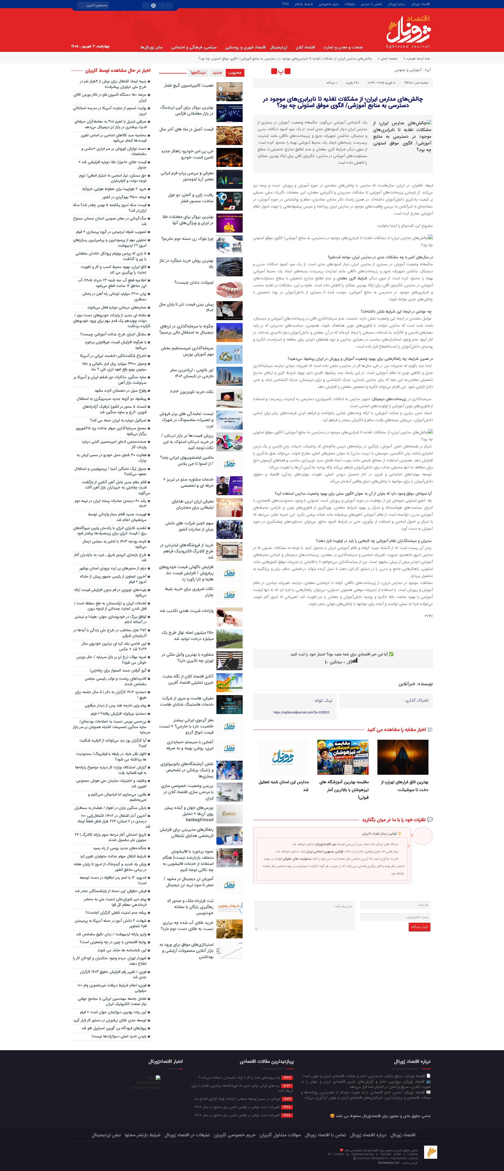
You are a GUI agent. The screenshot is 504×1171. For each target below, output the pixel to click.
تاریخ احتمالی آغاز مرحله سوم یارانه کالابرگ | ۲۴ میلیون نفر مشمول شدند (110, 837)
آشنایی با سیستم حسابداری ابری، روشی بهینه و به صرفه (190, 745)
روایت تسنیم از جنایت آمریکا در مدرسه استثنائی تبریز (109, 111)
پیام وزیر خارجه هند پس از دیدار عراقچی (115, 705)
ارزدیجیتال (278, 47)
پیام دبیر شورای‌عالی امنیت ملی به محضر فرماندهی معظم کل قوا (115, 902)
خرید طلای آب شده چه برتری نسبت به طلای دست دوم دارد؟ (187, 925)
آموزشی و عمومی (408, 70)
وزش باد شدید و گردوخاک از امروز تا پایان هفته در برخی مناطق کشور (110, 867)
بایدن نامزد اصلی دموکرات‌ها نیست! (119, 1036)
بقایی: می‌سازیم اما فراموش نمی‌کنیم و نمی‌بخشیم (117, 797)
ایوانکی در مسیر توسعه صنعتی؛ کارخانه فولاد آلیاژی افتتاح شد (242, 1098)
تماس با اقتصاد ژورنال (325, 1135)
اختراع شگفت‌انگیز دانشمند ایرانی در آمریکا (113, 356)
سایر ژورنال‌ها (152, 47)
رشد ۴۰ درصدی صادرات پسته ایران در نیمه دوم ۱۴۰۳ (110, 503)
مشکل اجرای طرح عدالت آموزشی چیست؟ (113, 334)
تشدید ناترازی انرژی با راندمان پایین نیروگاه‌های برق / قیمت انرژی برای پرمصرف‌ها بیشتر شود (109, 531)
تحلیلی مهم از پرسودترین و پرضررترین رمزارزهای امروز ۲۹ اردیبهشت (109, 243)
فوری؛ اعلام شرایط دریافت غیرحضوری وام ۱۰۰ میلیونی (112, 988)
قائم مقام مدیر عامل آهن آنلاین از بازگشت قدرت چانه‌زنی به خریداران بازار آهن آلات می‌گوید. (116, 488)
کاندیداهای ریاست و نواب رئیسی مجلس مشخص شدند (115, 681)
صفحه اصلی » (388, 58)
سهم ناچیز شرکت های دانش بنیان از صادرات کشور (189, 526)
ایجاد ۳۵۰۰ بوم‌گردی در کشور (124, 197)
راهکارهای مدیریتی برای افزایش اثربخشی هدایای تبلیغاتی (187, 832)
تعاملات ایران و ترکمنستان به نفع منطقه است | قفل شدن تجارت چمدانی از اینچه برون (110, 606)
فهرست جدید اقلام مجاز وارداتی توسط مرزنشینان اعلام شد (117, 517)
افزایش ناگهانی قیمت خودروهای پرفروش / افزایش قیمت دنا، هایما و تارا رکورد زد (186, 573)
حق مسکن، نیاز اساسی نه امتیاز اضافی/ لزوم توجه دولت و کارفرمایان (112, 178)
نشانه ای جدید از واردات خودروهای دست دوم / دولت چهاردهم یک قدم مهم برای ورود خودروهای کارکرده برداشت (111, 321)
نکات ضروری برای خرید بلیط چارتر (189, 592)
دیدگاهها (198, 72)
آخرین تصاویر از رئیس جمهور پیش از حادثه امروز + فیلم (113, 579)
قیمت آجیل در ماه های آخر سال (187, 129)
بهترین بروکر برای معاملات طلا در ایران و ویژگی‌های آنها (188, 220)
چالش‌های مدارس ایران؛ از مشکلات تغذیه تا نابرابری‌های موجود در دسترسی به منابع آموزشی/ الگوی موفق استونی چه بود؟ (343, 102)
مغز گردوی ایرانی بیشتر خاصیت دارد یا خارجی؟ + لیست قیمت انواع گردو (186, 726)
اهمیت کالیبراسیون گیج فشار (189, 85)
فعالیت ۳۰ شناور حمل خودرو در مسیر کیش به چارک (111, 458)
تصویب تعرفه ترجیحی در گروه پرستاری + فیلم (111, 232)
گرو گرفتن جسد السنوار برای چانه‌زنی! (118, 670)
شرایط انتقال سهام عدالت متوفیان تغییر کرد (113, 856)
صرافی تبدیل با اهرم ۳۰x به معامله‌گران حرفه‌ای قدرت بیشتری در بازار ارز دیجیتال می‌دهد (110, 124)
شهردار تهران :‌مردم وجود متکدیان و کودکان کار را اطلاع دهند (109, 961)
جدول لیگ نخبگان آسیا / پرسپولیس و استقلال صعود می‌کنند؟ (110, 471)
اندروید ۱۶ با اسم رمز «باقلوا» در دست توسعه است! (113, 880)
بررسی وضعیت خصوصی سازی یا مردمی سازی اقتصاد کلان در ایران (187, 792)
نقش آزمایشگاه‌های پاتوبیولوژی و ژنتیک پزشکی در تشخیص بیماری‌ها (187, 770)
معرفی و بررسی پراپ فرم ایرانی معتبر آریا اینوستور (187, 176)
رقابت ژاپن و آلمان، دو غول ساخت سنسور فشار (191, 198)
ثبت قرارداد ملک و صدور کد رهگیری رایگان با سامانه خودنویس (190, 907)
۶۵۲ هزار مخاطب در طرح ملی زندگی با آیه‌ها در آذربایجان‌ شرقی (110, 633)
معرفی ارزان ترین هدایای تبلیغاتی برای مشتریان (193, 504)
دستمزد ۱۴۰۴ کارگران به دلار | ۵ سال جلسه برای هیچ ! (110, 695)
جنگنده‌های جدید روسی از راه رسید (119, 848)
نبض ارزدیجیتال (106, 1135)
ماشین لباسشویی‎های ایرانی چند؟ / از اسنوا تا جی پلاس (187, 460)
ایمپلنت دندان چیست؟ (194, 282)
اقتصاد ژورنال (420, 3)
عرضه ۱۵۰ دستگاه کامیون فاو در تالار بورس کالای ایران (110, 97)
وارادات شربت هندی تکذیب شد (187, 611)
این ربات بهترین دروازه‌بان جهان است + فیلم (113, 1012)
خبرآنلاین (406, 683)
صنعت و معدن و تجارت (343, 47)
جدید (217, 72)
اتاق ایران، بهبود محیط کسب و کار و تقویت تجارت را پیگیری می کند (113, 269)
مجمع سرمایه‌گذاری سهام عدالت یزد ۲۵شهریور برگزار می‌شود (111, 431)
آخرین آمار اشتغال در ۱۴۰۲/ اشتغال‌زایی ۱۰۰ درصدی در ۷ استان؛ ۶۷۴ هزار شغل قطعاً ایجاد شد (113, 821)
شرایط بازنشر (304, 3)
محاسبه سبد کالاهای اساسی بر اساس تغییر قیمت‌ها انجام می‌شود (113, 138)
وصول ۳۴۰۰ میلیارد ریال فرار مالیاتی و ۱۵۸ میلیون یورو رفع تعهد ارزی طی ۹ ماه (114, 366)
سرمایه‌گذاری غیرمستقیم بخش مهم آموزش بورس (187, 351)
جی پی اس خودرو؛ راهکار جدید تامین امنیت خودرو (187, 154)
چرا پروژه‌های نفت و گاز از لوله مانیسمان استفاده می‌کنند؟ (244, 1077)
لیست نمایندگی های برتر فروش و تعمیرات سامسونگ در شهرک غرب (187, 420)
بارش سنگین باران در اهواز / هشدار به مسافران (110, 808)
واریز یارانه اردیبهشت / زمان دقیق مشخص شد (111, 934)
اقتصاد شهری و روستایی (245, 47)
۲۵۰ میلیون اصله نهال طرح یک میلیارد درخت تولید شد (188, 635)
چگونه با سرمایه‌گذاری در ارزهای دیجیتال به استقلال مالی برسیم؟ (186, 329)
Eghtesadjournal (389, 1163)
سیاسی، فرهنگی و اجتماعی (194, 47)
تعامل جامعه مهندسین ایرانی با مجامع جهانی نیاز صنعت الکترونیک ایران (112, 1001)
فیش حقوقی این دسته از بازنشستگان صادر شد (110, 891)
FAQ (285, 3)
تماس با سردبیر (371, 3)
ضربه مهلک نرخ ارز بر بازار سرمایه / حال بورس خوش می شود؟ (111, 660)
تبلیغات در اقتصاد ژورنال (187, 1135)
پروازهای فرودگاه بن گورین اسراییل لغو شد (113, 1028)
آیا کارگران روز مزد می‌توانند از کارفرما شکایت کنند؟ (112, 743)
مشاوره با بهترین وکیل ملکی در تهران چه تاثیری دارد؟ (188, 657)
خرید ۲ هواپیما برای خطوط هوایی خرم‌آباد (114, 189)
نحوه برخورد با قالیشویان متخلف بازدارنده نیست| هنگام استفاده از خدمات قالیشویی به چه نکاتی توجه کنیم (188, 860)
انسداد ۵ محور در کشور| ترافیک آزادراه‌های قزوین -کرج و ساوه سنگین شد (114, 409)
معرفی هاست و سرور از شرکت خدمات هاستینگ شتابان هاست (187, 701)
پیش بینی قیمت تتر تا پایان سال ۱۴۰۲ (186, 307)
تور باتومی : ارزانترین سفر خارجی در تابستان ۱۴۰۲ (192, 373)
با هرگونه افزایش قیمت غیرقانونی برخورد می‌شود (115, 345)
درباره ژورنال (396, 3)
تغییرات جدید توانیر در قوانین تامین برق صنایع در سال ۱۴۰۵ (242, 1106)
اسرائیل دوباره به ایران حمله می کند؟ (118, 420)
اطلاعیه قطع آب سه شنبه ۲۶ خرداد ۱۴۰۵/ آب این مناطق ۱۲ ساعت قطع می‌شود (112, 283)
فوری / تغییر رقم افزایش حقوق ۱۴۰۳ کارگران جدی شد (113, 974)
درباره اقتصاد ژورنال (368, 1135)
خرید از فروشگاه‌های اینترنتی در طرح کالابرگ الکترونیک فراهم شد (187, 551)
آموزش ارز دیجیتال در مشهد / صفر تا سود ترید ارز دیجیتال (189, 882)
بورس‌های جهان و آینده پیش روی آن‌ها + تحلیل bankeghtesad (189, 813)
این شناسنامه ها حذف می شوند (121, 950)
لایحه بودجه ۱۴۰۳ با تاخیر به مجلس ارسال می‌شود (114, 544)
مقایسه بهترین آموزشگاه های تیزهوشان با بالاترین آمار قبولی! (344, 790)
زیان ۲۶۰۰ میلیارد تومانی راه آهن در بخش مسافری (114, 296)
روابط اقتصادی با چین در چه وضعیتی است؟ (113, 942)
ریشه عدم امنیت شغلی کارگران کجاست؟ (116, 913)
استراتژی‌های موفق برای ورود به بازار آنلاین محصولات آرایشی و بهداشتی (187, 950)
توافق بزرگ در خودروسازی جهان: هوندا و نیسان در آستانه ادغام (110, 619)
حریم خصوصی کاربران (235, 1135)
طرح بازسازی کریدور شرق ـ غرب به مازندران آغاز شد (110, 557)
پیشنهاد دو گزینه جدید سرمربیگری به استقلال (111, 399)
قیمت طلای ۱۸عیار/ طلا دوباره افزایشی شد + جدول (112, 165)
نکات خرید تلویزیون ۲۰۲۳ (192, 392)
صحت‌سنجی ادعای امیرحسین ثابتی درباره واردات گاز (114, 444)
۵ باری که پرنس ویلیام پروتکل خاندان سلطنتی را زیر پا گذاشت (111, 256)
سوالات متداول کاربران (280, 1135)
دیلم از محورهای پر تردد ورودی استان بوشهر (113, 568)
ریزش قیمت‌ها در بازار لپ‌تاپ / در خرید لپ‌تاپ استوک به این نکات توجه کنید (187, 441)
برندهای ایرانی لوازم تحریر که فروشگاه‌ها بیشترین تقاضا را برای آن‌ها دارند (242, 1088)
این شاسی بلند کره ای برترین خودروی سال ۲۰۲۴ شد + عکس (113, 646)
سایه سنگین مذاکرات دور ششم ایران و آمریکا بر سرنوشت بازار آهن (110, 380)
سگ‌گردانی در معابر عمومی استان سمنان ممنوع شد (109, 221)
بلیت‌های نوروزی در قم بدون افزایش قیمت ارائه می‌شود (110, 592)
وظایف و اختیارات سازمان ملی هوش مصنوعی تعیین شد (111, 783)
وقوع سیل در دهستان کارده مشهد (120, 391)
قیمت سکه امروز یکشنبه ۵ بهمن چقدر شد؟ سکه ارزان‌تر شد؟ (109, 208)
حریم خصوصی (329, 3)
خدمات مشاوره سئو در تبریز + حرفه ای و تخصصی (188, 482)
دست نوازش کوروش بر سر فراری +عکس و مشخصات (113, 151)
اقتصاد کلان (305, 47)
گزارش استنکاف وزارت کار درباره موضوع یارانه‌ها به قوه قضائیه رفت (110, 770)
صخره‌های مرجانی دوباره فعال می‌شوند (116, 307)
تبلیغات (350, 3)
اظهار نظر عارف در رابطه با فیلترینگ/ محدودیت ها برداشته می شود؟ (111, 756)
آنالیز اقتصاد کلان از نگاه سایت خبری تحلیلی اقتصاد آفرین (188, 679)
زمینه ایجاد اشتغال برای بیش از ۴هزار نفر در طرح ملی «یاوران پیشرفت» (113, 84)
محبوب (235, 72)
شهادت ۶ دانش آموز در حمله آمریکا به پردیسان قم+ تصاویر (110, 923)
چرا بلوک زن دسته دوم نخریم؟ (187, 238)
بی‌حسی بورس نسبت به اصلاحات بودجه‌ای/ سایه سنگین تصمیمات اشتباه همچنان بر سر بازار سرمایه (111, 727)
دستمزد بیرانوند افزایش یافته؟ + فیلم (118, 714)
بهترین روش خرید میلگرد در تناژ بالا (187, 263)
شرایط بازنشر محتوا (142, 1135)
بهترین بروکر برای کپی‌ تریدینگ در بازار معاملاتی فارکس (187, 110)
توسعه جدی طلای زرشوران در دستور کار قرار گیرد (109, 1020)
